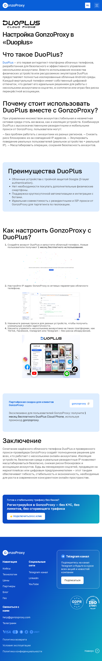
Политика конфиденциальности (22, 651)
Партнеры (9, 586)
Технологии (10, 574)
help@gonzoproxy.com (16, 617)
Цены (6, 580)
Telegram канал (38, 572)
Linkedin (33, 578)
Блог (5, 592)
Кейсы (6, 568)
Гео (5, 598)
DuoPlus (8, 62)
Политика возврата (15, 639)
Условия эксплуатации (17, 645)
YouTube (34, 584)
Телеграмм (9, 623)
